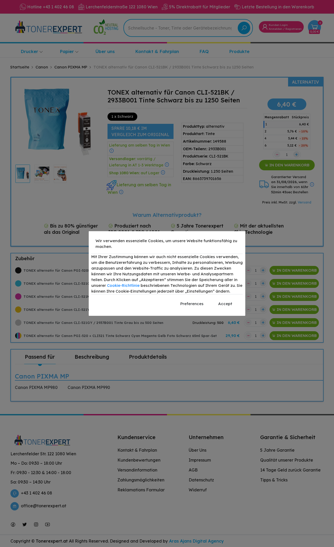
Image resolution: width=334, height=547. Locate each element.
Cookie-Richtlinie (123, 285)
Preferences (192, 303)
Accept (225, 303)
